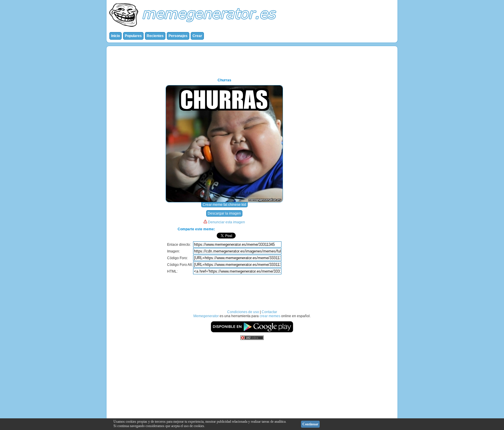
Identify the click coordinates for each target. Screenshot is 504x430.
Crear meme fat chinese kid (224, 205)
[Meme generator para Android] (252, 331)
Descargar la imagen (224, 213)
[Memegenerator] (193, 28)
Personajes (178, 36)
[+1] (269, 235)
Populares (133, 36)
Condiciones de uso (243, 312)
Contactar (269, 312)
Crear (197, 36)
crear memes (270, 316)
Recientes (155, 36)
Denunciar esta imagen (226, 222)
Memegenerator (206, 316)
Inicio (115, 36)
